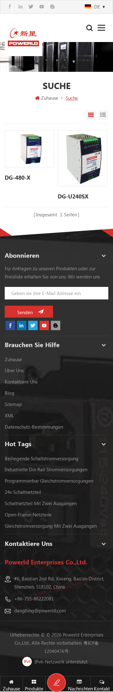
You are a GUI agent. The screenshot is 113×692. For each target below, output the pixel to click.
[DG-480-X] (29, 148)
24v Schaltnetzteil (23, 492)
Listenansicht (103, 115)
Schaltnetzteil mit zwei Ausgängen (41, 503)
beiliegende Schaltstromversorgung (41, 458)
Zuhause (49, 98)
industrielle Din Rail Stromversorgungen (46, 469)
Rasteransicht (91, 115)
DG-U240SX (73, 196)
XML (9, 415)
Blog (9, 393)
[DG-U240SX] (82, 158)
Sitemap (13, 404)
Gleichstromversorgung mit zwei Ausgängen (51, 526)
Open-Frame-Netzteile (28, 514)
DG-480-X (17, 177)
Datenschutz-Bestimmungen (34, 427)
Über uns (14, 370)
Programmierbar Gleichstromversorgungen (49, 481)
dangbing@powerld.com (40, 610)
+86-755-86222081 (34, 598)
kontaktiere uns (21, 381)
